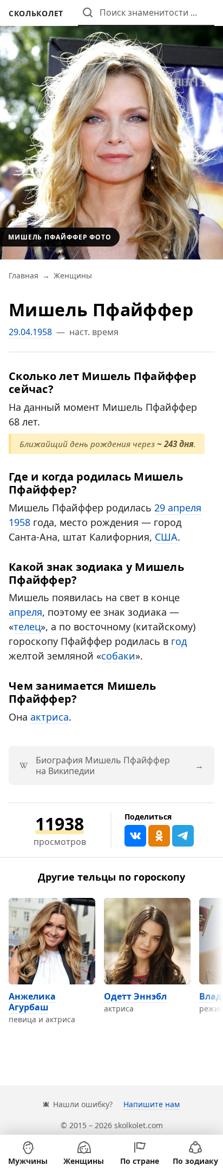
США (166, 536)
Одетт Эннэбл (135, 996)
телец (27, 626)
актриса (49, 716)
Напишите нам (151, 1104)
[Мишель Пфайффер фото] (111, 129)
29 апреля (177, 507)
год (179, 641)
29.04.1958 (30, 332)
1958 (19, 522)
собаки (118, 655)
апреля (25, 611)
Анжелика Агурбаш (32, 1001)
